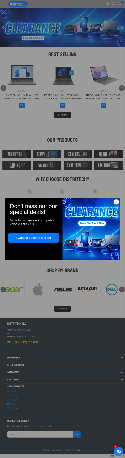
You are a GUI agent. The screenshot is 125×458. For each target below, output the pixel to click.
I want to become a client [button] (33, 237)
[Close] (116, 202)
